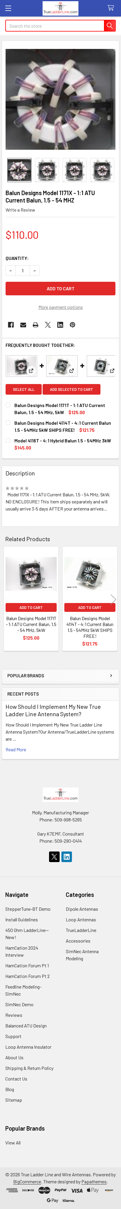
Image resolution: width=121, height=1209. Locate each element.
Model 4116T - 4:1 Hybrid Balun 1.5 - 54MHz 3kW (62, 440)
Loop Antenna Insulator (28, 1047)
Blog (9, 1089)
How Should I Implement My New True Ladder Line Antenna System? (53, 710)
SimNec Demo (19, 1004)
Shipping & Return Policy (29, 1068)
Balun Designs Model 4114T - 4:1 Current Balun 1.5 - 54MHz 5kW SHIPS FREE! (89, 627)
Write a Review (20, 210)
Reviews (13, 1015)
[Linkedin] (60, 324)
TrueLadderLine (81, 930)
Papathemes (94, 1181)
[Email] (23, 324)
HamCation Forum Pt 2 (27, 976)
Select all (23, 389)
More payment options (60, 307)
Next (113, 600)
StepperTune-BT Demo (28, 909)
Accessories (78, 940)
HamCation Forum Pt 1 (27, 965)
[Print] (35, 324)
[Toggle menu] (8, 8)
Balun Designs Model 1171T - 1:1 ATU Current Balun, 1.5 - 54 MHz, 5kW (31, 624)
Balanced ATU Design (26, 1025)
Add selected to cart (71, 389)
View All (13, 1142)
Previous (8, 600)
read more (16, 749)
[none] (60, 99)
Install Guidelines (21, 919)
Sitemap (13, 1100)
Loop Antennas (81, 919)
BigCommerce (27, 1181)
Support (13, 1036)
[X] (48, 324)
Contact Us (16, 1078)
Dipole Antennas (82, 909)
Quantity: (17, 258)
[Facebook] (11, 324)
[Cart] (112, 8)
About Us (14, 1057)
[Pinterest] (72, 324)
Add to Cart (31, 607)
